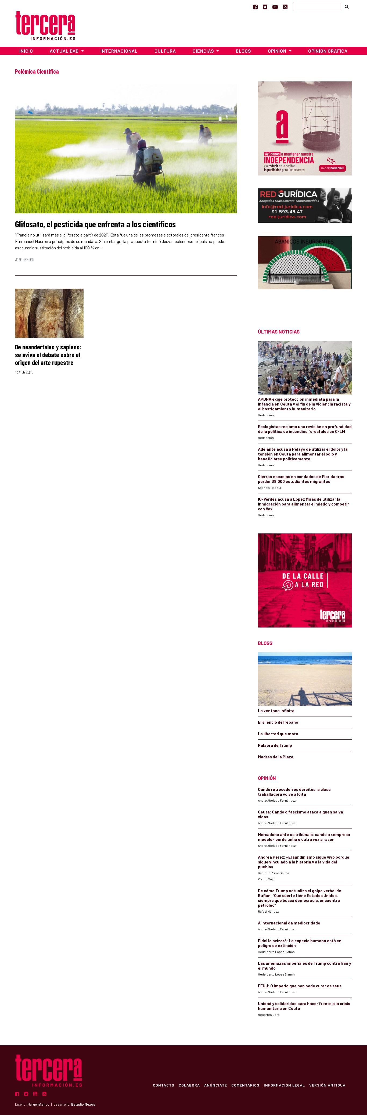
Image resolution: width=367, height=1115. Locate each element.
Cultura (165, 50)
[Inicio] (45, 24)
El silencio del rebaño (278, 722)
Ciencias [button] (204, 50)
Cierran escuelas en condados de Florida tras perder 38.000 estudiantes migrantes (301, 479)
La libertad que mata (278, 733)
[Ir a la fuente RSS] (285, 6)
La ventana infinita (276, 710)
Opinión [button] (277, 50)
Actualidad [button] (65, 50)
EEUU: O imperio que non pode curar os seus (299, 985)
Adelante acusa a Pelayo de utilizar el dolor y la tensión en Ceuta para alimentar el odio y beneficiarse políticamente (303, 454)
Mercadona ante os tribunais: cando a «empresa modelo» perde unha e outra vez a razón (304, 837)
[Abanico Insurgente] (305, 272)
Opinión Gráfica (328, 50)
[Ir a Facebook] (255, 6)
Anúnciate (215, 1085)
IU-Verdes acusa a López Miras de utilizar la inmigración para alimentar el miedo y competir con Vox (303, 504)
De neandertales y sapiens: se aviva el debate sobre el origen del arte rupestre (48, 354)
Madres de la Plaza (275, 756)
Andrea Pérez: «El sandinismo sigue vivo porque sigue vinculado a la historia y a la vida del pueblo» (303, 862)
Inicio (26, 50)
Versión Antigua (327, 1085)
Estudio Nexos (83, 1104)
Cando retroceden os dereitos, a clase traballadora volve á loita (294, 792)
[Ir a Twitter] (265, 6)
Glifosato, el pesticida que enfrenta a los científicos (95, 224)
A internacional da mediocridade (289, 922)
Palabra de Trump (275, 745)
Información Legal (284, 1085)
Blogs (243, 50)
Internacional (119, 50)
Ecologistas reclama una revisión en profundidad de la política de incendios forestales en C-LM (305, 429)
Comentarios (245, 1085)
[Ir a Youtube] (275, 6)
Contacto (163, 1085)
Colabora (189, 1085)
